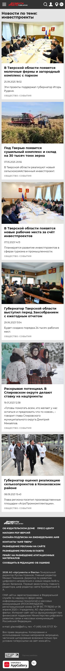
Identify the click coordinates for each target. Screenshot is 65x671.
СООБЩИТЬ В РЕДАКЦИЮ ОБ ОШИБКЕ (26, 562)
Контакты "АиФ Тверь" (17, 541)
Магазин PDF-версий (16, 532)
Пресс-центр (45, 528)
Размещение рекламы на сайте (24, 546)
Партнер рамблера (29, 655)
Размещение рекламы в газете (23, 550)
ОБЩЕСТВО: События (17, 96)
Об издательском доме (19, 528)
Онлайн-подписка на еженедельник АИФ (31, 537)
